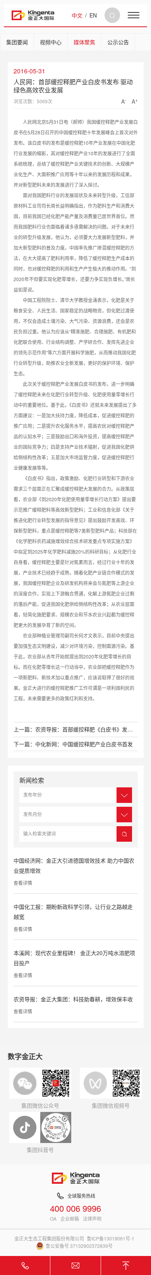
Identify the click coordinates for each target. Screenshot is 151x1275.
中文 (77, 15)
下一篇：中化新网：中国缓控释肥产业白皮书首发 (73, 744)
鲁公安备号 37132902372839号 (79, 1245)
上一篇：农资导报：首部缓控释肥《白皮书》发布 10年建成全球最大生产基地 (76, 729)
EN (93, 15)
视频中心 (51, 42)
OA (53, 1218)
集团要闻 (17, 42)
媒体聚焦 (84, 42)
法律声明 (92, 1218)
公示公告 (118, 42)
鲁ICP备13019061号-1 (110, 1238)
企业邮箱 (69, 1218)
